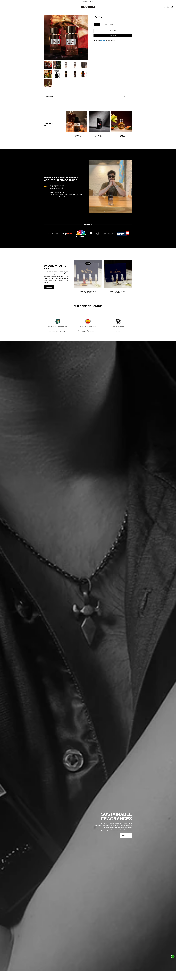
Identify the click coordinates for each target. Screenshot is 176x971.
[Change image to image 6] (48, 74)
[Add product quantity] (67, 137)
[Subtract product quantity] (72, 137)
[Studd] (76, 121)
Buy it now (113, 35)
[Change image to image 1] (48, 65)
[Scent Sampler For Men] (118, 274)
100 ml (96, 24)
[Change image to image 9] (75, 74)
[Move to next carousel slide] (133, 123)
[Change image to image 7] (57, 74)
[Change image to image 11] (48, 83)
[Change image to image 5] (84, 65)
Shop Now (49, 287)
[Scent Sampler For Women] (88, 274)
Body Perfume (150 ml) (107, 24)
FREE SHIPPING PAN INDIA (87, 1)
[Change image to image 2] (57, 65)
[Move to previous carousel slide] (43, 123)
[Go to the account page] (168, 7)
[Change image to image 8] (66, 74)
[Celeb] (121, 121)
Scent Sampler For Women (88, 291)
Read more (125, 835)
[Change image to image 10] (84, 74)
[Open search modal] (164, 7)
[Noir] (99, 121)
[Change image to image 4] (75, 65)
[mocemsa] (88, 6)
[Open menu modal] (4, 7)
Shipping (102, 40)
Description (49, 96)
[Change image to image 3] (66, 65)
